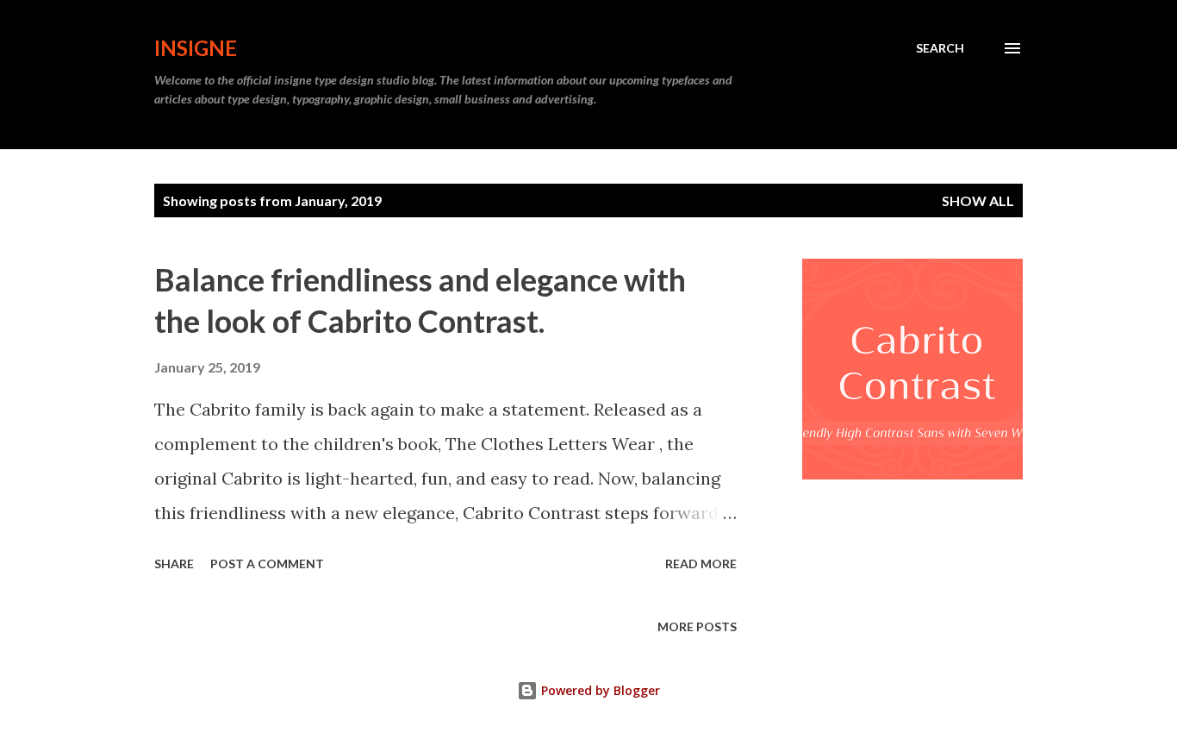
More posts (697, 626)
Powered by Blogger (599, 690)
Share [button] (174, 563)
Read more (701, 563)
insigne (195, 47)
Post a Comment (267, 563)
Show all (978, 200)
